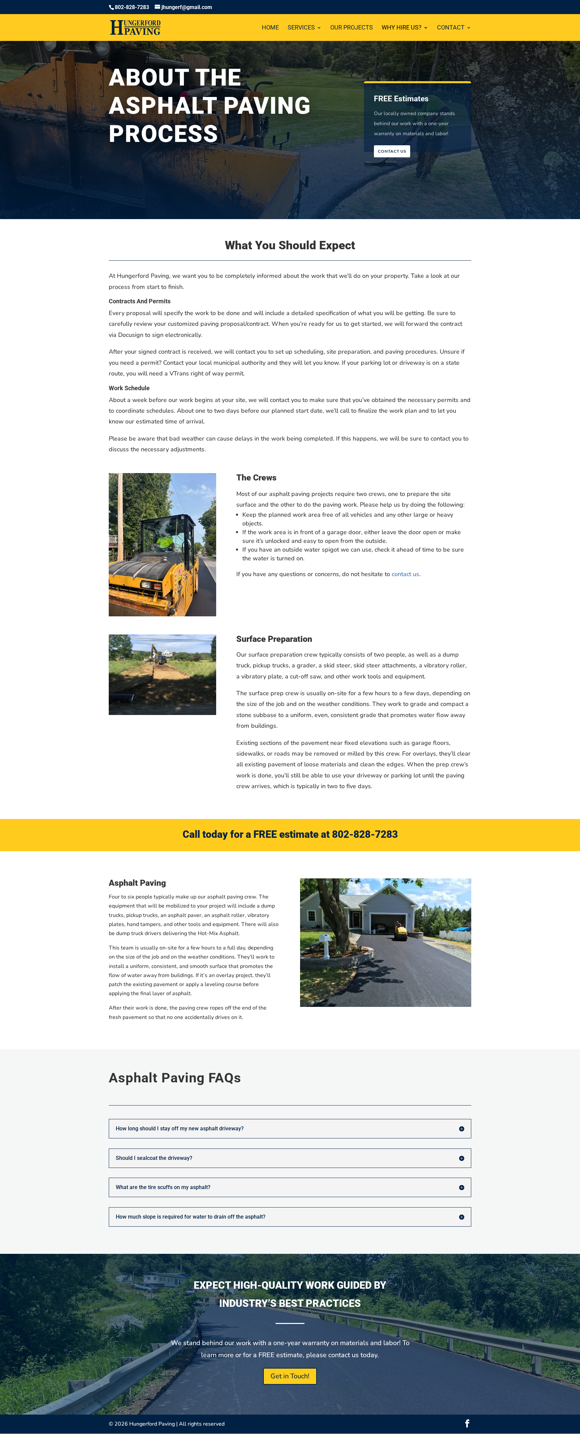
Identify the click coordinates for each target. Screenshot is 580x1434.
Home (270, 28)
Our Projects (351, 28)
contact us (405, 574)
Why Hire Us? (402, 28)
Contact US (392, 151)
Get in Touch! (290, 1376)
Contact (451, 28)
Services (301, 28)
